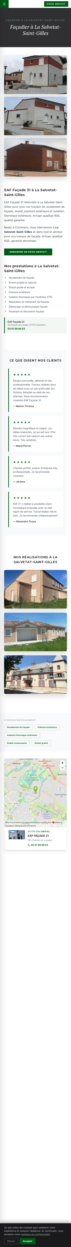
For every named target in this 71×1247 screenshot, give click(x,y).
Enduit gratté (41, 743)
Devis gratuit (56, 4)
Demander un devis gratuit (28, 252)
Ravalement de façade (18, 727)
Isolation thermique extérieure (22, 735)
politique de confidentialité (35, 1234)
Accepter (27, 1241)
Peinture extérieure (47, 727)
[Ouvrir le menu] (4, 4)
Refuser (11, 1241)
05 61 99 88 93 (16, 328)
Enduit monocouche (17, 743)
